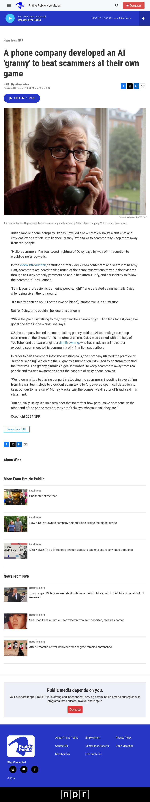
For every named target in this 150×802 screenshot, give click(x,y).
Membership (62, 754)
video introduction (33, 265)
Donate (135, 5)
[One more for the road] (15, 497)
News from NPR (13, 40)
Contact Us (61, 746)
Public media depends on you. (75, 690)
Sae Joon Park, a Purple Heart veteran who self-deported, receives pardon (76, 620)
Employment (92, 737)
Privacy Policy (124, 737)
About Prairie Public (66, 737)
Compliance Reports (97, 746)
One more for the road (43, 496)
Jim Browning (69, 342)
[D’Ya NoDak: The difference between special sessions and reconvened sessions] (15, 551)
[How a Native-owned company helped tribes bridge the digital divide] (15, 524)
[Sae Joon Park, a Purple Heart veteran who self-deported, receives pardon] (15, 621)
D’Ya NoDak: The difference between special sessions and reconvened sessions (81, 549)
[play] (10, 18)
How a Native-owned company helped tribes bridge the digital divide (73, 523)
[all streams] (144, 18)
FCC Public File (93, 754)
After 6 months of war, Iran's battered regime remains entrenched (70, 647)
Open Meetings (124, 746)
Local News (35, 490)
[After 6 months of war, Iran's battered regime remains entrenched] (15, 648)
